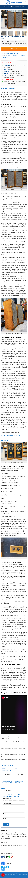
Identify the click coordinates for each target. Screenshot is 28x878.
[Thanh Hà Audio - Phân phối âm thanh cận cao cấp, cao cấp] (14, 2)
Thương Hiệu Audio (15, 6)
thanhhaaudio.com (13, 874)
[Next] (25, 20)
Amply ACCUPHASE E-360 (7, 438)
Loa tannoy (7, 55)
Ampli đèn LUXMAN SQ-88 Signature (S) (10, 435)
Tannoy (22, 6)
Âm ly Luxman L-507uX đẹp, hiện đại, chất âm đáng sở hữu (20, 781)
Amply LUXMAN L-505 (6, 440)
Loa (7, 53)
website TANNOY (22, 167)
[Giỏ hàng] (26, 2)
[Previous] (3, 20)
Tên (4, 813)
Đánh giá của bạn (7, 798)
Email (4, 818)
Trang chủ (6, 6)
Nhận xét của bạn (7, 803)
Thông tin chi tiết (8, 89)
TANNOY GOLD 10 (5, 57)
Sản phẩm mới (11, 53)
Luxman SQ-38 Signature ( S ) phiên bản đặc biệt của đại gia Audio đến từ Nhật (7, 781)
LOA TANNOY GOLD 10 (16, 55)
